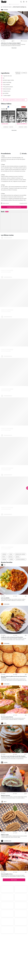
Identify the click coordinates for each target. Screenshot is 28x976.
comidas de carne (20, 554)
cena (10, 554)
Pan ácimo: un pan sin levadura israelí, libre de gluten (13, 756)
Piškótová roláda (5, 834)
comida (4, 554)
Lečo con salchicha (5, 598)
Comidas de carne (7, 7)
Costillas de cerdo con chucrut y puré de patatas (12, 637)
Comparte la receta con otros (14, 207)
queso (17, 556)
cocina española (20, 559)
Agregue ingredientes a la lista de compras (15, 99)
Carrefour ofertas (5, 123)
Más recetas (14, 879)
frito (3, 556)
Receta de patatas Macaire (7, 717)
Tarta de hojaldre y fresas (7, 874)
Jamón (11, 559)
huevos (10, 556)
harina (4, 559)
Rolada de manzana (5, 795)
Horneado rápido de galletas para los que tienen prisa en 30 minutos (14, 677)
